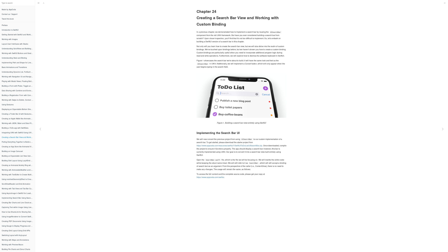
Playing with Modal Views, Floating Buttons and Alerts (18, 81)
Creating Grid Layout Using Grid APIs (16, 230)
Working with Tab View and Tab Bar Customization (18, 188)
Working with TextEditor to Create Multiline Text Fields (18, 174)
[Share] (444, 3)
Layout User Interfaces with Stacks (15, 44)
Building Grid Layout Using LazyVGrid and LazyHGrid (18, 160)
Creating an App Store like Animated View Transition (18, 146)
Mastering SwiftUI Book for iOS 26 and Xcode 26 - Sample (244, 3)
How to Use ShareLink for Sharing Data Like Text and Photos (18, 212)
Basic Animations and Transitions (14, 67)
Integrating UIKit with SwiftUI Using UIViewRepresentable (18, 132)
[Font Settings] (43, 3)
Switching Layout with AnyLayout (14, 235)
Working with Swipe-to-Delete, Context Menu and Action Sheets (18, 100)
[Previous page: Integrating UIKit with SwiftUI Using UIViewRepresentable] (40, 129)
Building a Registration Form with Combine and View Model (18, 95)
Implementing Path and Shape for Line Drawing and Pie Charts (18, 62)
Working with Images (10, 39)
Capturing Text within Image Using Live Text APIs (18, 207)
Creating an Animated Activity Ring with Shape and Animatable (18, 165)
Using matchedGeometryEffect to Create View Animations (18, 179)
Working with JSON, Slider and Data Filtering (18, 123)
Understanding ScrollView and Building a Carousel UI (18, 48)
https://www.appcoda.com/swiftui (210, 177)
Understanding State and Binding (14, 58)
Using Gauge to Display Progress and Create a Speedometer (18, 226)
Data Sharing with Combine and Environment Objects (18, 90)
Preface (5, 25)
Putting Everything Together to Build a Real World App (18, 142)
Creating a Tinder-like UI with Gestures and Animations (18, 114)
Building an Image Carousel (12, 151)
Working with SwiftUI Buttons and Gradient (18, 53)
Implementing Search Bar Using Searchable (18, 198)
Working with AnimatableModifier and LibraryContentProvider (18, 170)
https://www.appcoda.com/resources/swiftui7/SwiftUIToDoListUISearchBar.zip (229, 145)
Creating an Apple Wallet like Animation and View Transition (18, 118)
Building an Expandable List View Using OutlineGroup (18, 156)
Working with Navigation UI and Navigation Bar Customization (18, 76)
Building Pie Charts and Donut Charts (16, 249)
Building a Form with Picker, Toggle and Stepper (18, 86)
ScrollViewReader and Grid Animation (16, 184)
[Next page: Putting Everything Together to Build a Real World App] (443, 129)
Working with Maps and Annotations (15, 240)
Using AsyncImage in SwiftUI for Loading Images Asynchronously (18, 193)
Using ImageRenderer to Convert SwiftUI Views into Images (18, 216)
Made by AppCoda (9, 9)
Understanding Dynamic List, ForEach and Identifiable (18, 72)
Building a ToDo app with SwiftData (15, 128)
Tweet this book (8, 19)
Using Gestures (8, 104)
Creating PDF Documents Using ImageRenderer (18, 221)
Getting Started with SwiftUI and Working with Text (18, 34)
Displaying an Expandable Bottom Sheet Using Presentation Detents (18, 109)
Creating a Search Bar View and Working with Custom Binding (18, 137)
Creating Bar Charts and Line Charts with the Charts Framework (18, 202)
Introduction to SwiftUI (10, 30)
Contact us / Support (9, 14)
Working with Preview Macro (12, 244)
